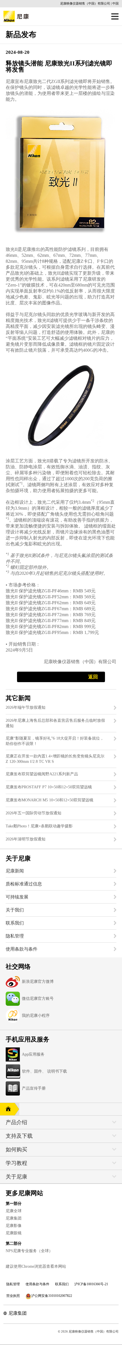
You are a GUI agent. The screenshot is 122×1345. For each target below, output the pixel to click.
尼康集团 (14, 1218)
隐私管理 (13, 1284)
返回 (93, 677)
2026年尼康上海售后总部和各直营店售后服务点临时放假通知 (55, 723)
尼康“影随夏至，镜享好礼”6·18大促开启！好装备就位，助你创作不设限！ (55, 741)
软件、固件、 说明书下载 (44, 1071)
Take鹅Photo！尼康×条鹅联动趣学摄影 (39, 826)
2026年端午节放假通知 (25, 707)
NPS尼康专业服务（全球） (29, 1251)
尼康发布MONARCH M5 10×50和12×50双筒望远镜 (49, 800)
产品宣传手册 (34, 1088)
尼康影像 (14, 1226)
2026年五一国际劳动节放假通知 (33, 813)
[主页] (7, 1109)
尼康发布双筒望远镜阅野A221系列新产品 (42, 774)
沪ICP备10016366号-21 (91, 1284)
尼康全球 (14, 1211)
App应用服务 (33, 1054)
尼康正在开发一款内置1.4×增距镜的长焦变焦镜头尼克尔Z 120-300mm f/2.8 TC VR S (55, 759)
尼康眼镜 (14, 1233)
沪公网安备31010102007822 (51, 1296)
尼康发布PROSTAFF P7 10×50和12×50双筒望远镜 (49, 787)
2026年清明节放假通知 (25, 839)
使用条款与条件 (37, 1284)
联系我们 (62, 1284)
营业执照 (13, 1296)
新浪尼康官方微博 (38, 981)
